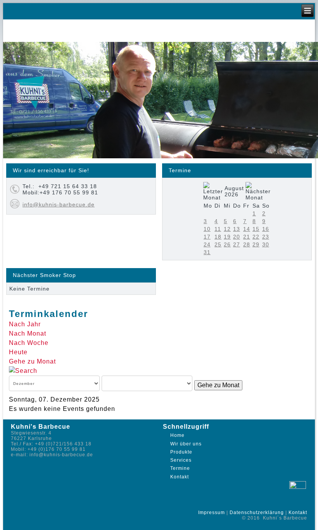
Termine (180, 468)
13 (236, 229)
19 (227, 237)
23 (265, 237)
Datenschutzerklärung (257, 512)
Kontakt (179, 477)
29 (255, 244)
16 (265, 229)
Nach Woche (28, 342)
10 (207, 229)
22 (255, 237)
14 (246, 229)
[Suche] (23, 370)
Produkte (181, 452)
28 (246, 244)
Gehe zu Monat (32, 361)
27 (236, 244)
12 (227, 229)
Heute (18, 352)
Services (181, 460)
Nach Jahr (25, 324)
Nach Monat (27, 333)
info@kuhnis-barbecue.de (58, 204)
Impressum (211, 512)
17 (207, 237)
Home (177, 435)
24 (207, 244)
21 (246, 237)
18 (217, 237)
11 (217, 229)
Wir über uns (186, 444)
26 (227, 244)
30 (265, 244)
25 (217, 244)
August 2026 (234, 191)
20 (236, 237)
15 (255, 229)
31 (207, 252)
